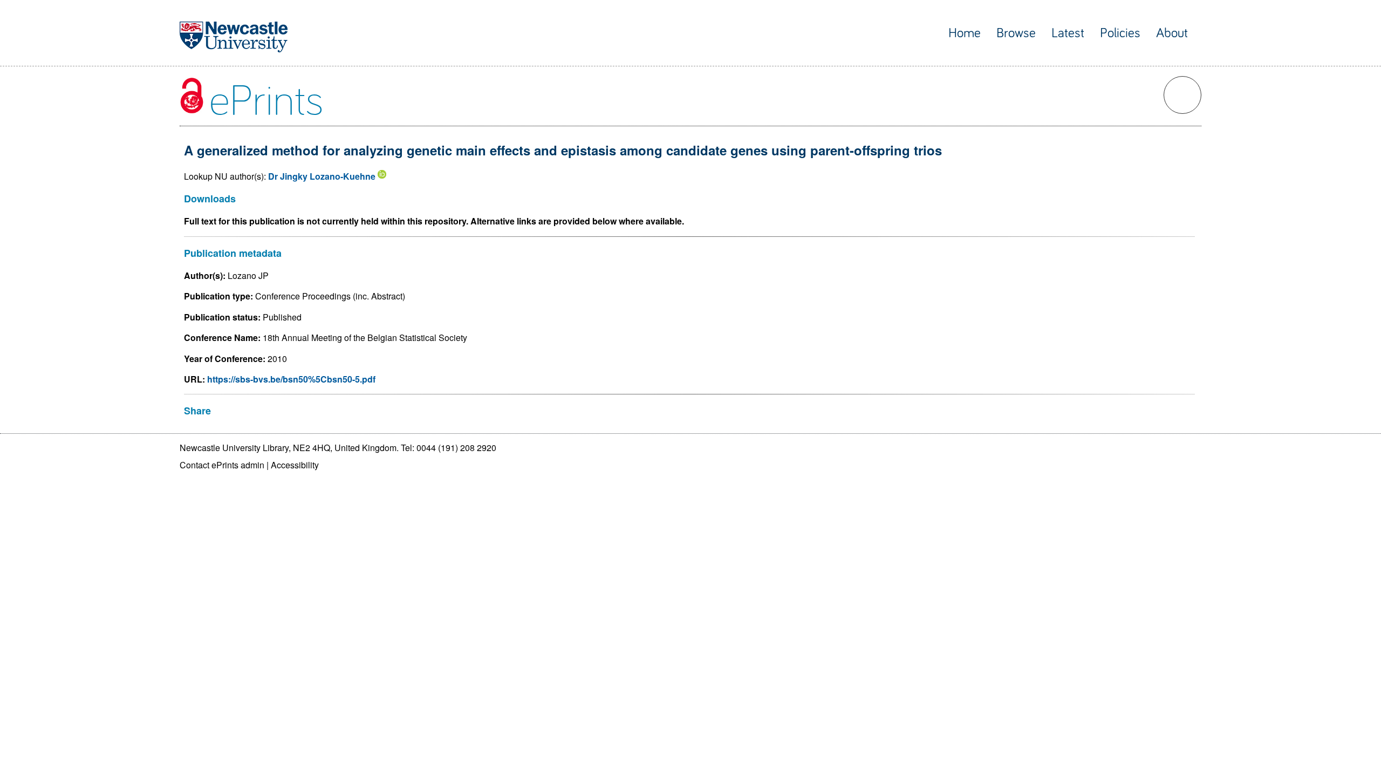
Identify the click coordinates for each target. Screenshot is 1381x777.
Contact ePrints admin (222, 465)
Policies (1120, 33)
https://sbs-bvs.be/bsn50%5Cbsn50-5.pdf (291, 379)
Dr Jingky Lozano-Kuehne (321, 176)
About (1172, 33)
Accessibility (295, 465)
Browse (1016, 33)
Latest (1067, 33)
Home (964, 33)
